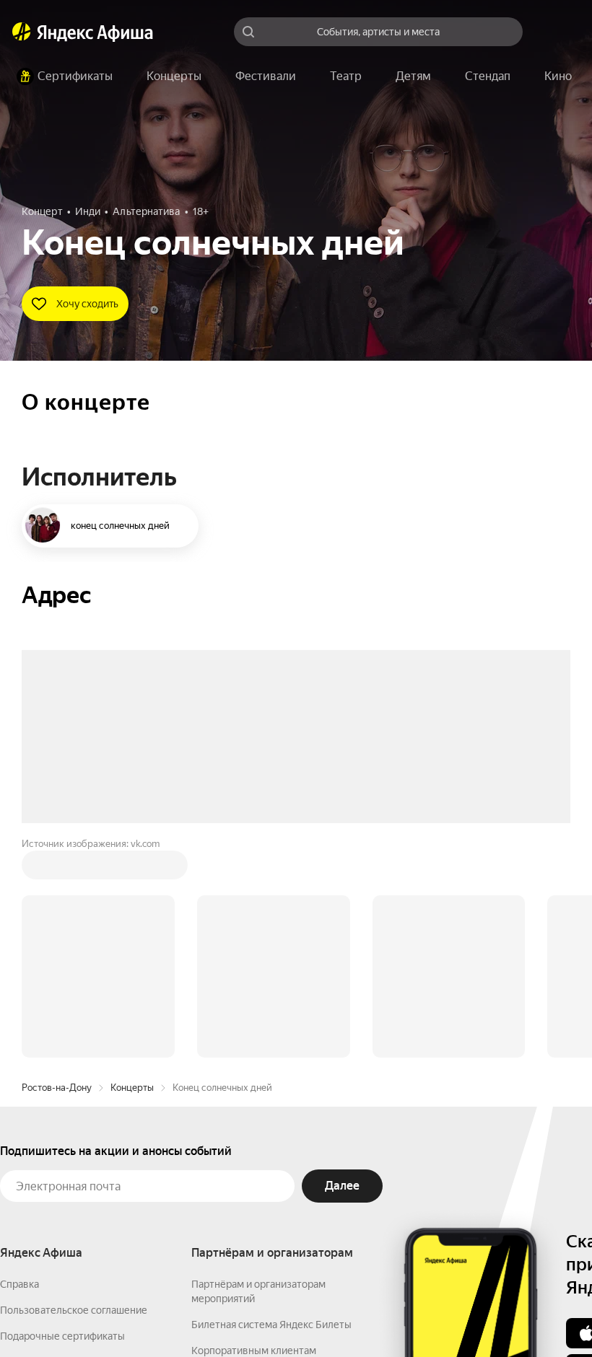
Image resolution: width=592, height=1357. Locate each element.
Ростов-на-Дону (57, 869)
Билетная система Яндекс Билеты (271, 1106)
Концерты (132, 869)
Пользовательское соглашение (73, 1091)
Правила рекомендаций (56, 1195)
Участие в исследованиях (60, 1169)
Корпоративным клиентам (253, 1132)
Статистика (214, 1314)
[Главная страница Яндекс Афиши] (21, 31)
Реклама (280, 1314)
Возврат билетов (40, 1143)
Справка (19, 1065)
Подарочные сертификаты (62, 1117)
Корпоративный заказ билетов (263, 1158)
